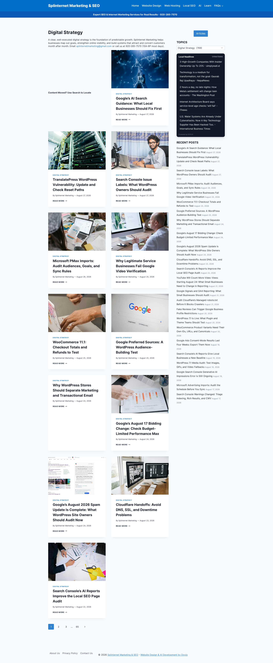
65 (77, 626)
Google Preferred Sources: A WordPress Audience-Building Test (139, 347)
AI (200, 5)
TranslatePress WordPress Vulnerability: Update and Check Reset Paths (75, 184)
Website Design (151, 5)
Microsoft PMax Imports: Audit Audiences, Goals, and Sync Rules (76, 266)
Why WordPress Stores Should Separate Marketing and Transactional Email (75, 390)
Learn (207, 5)
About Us (55, 653)
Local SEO (189, 5)
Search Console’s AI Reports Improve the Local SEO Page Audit (76, 596)
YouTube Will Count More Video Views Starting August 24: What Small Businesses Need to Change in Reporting (200, 281)
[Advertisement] (77, 71)
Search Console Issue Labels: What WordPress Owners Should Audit (136, 184)
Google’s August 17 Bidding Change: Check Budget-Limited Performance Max (138, 428)
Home (135, 5)
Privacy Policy (70, 653)
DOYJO (190, 134)
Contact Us (86, 653)
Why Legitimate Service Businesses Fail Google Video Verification (136, 266)
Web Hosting (172, 5)
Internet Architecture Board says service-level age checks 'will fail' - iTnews (198, 105)
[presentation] (140, 69)
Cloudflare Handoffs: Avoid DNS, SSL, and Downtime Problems (138, 510)
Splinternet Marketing (127, 114)
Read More (123, 120)
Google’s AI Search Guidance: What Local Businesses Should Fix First (139, 103)
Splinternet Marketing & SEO (122, 654)
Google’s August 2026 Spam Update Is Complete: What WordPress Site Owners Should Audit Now (198, 250)
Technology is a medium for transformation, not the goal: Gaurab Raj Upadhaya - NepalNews (199, 76)
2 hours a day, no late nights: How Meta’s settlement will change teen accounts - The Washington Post (198, 91)
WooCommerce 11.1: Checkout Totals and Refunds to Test (70, 347)
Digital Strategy (124, 94)
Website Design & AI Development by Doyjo (164, 654)
